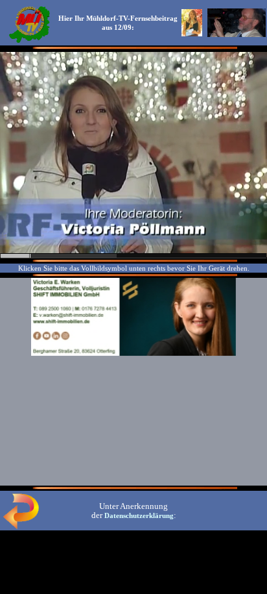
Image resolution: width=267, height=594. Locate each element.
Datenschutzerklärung (139, 515)
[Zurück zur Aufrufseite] (21, 526)
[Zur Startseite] (29, 41)
